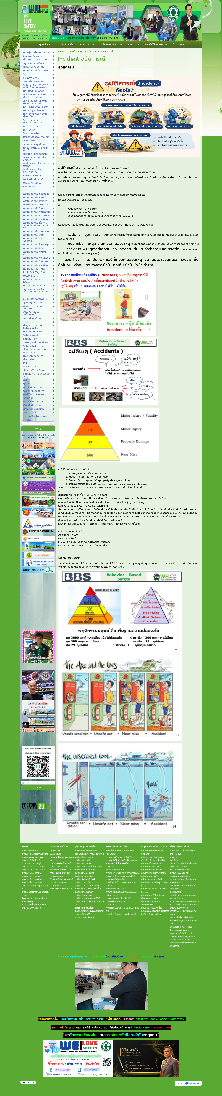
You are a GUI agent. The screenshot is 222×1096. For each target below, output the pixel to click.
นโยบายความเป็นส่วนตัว (36, 437)
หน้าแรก (61, 51)
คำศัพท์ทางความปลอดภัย (79, 51)
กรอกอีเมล (27, 420)
